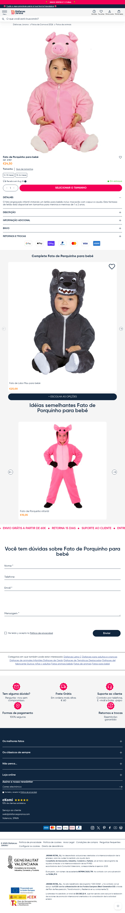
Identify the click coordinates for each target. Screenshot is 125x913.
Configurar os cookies (29, 846)
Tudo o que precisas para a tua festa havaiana (30, 6)
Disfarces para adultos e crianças (99, 657)
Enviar (106, 633)
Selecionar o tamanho (71, 188)
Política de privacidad (41, 633)
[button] (119, 12)
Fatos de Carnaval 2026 (42, 25)
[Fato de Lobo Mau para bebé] (62, 322)
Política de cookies (52, 842)
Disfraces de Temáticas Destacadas (83, 660)
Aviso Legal (68, 842)
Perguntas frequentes (110, 842)
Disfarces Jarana (21, 25)
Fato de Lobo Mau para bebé (24, 383)
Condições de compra (87, 842)
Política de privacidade (30, 842)
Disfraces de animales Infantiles (26, 660)
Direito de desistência (52, 846)
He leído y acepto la (30, 633)
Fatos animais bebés (62, 664)
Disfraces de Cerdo (53, 660)
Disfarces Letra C (72, 657)
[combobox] (62, 19)
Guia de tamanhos (24, 169)
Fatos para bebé (101, 664)
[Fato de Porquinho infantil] (62, 466)
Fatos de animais (63, 25)
